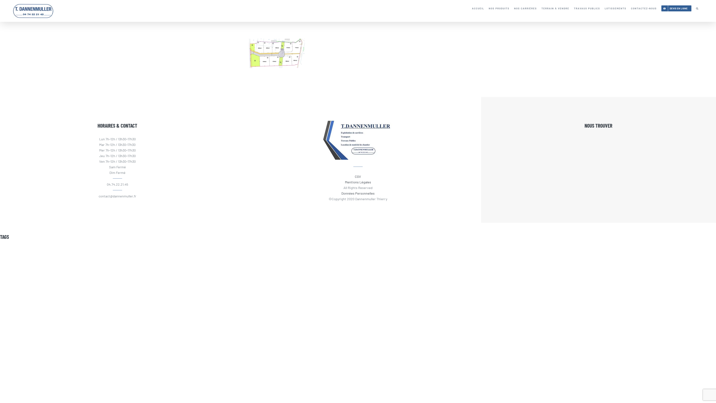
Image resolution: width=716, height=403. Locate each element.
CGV (358, 176)
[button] (697, 8)
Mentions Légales (358, 182)
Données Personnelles (358, 193)
